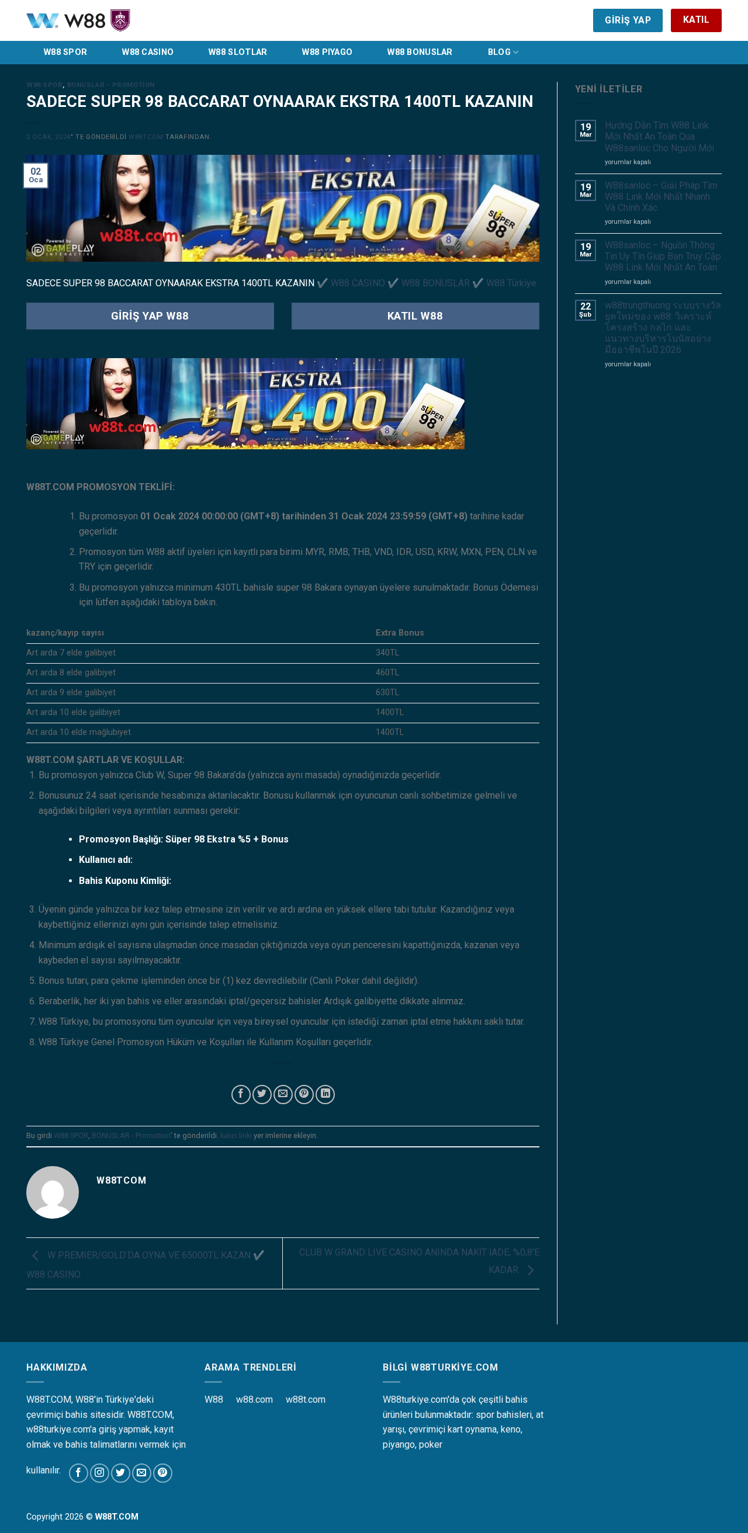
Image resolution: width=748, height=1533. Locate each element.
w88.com (254, 1399)
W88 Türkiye (511, 283)
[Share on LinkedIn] (325, 1094)
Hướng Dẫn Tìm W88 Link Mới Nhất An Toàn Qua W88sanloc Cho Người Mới (659, 136)
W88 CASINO (148, 52)
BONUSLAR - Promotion (111, 85)
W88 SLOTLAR (238, 52)
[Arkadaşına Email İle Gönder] (283, 1094)
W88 (214, 1399)
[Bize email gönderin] (141, 1473)
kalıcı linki (236, 1135)
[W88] (108, 21)
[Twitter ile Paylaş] (262, 1094)
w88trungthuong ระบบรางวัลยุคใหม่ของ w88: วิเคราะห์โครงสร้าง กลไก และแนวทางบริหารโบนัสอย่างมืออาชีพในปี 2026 (663, 328)
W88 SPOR (65, 52)
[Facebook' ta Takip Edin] (78, 1473)
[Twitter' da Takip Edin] (120, 1473)
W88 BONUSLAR (419, 52)
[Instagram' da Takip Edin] (99, 1473)
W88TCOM (146, 137)
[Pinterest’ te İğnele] (304, 1094)
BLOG (499, 52)
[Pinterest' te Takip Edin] (162, 1473)
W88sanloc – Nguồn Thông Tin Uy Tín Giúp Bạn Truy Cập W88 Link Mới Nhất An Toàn (663, 256)
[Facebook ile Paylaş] (241, 1094)
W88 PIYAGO (327, 52)
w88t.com (305, 1399)
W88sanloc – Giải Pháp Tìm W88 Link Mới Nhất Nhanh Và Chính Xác (661, 196)
